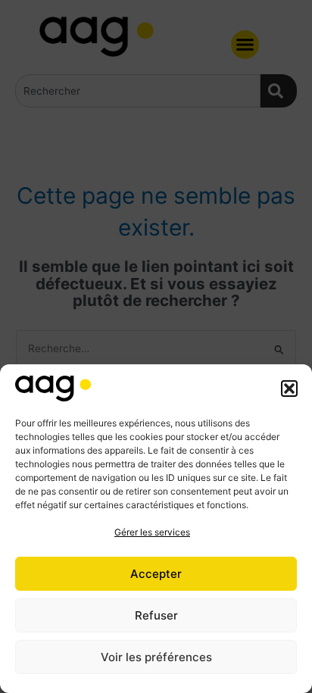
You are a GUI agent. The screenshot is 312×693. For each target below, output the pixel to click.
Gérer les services (152, 532)
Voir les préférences (156, 657)
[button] (289, 388)
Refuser (156, 615)
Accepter (156, 574)
